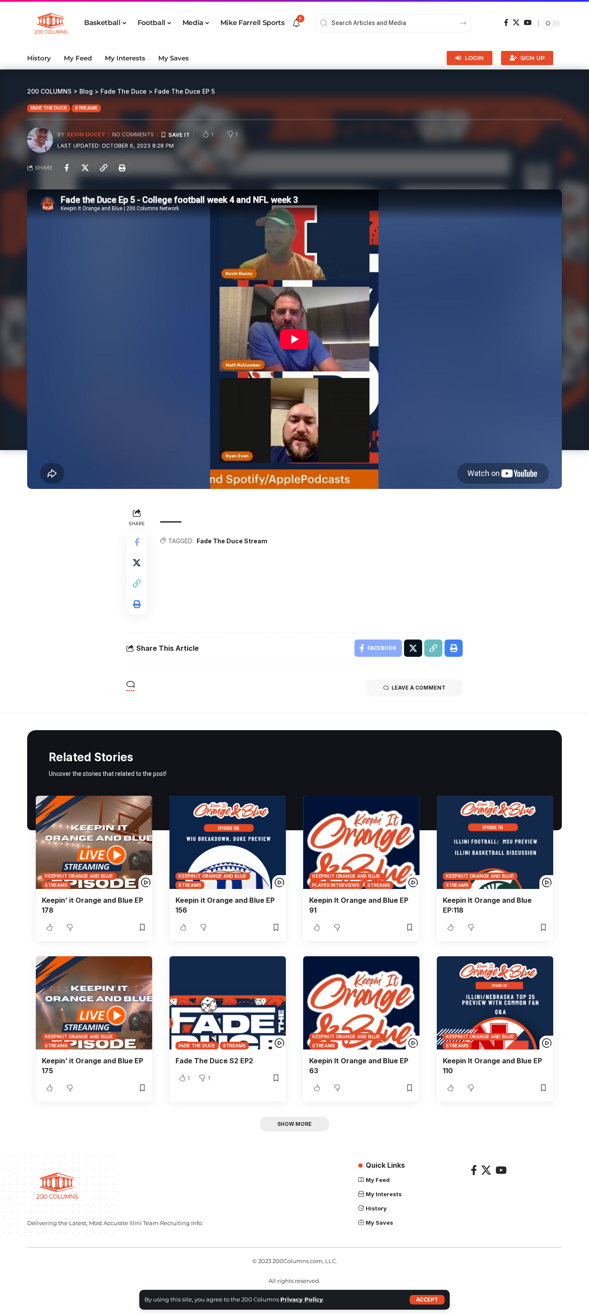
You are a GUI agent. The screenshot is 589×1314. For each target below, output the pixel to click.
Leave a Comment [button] (418, 687)
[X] (516, 22)
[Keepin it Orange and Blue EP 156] (227, 842)
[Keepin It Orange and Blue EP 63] (361, 1002)
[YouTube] (528, 22)
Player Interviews (336, 885)
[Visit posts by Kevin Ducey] (40, 140)
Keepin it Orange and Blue (79, 876)
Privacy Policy (301, 1299)
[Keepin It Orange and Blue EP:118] (495, 842)
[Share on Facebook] (66, 167)
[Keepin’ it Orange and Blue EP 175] (94, 1002)
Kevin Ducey (86, 134)
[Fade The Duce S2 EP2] (227, 1002)
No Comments (133, 134)
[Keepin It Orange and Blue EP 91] (361, 842)
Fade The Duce (49, 108)
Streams (86, 108)
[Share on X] (85, 167)
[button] (427, 1300)
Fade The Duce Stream (232, 541)
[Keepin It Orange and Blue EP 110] (495, 1002)
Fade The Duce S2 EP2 (214, 1060)
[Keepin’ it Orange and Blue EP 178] (94, 842)
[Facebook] (506, 22)
